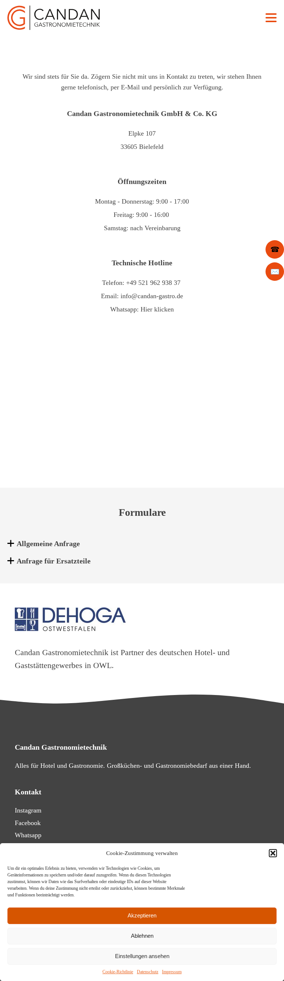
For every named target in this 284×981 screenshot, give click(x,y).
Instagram (28, 810)
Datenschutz (147, 971)
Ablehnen (142, 936)
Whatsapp (28, 835)
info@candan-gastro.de (152, 296)
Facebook (28, 823)
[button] (273, 853)
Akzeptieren (142, 915)
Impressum (172, 971)
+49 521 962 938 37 (153, 282)
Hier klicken (157, 309)
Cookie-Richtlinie (117, 971)
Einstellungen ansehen (142, 956)
